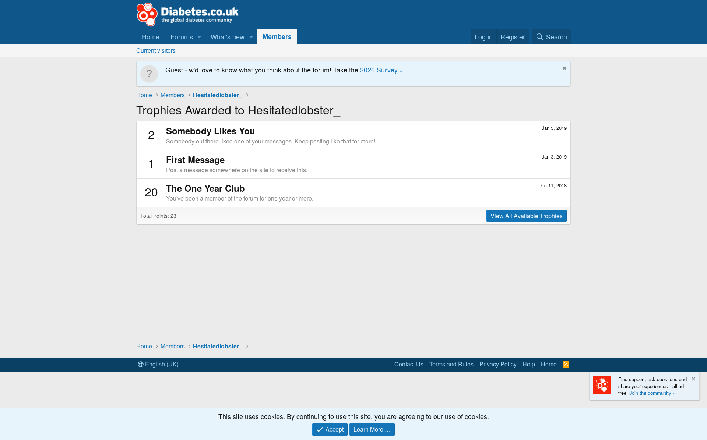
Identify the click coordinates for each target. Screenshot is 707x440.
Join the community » (652, 392)
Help (529, 364)
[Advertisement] (353, 282)
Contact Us (408, 364)
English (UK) (161, 364)
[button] (199, 36)
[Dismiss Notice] (563, 69)
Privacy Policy (498, 364)
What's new (228, 36)
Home (150, 36)
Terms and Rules (451, 364)
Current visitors (156, 50)
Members (277, 36)
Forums (181, 36)
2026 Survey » (381, 69)
